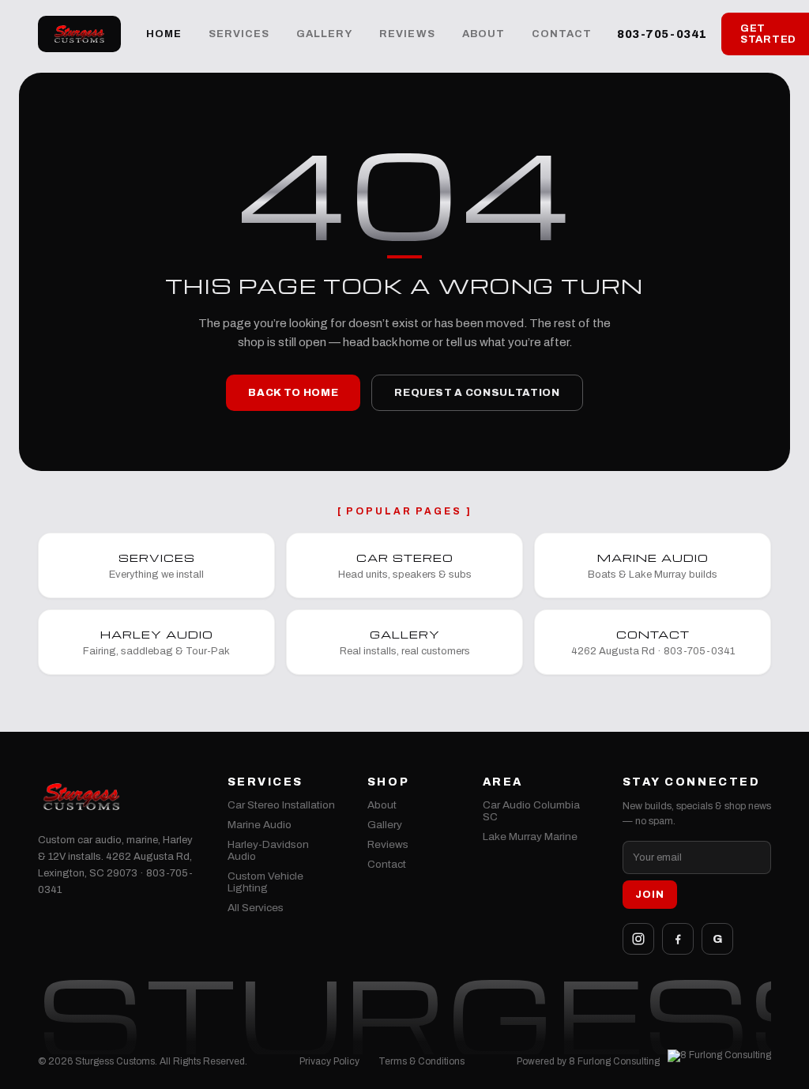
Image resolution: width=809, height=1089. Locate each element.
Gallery (384, 825)
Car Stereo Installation (281, 805)
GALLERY (324, 34)
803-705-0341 (662, 34)
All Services (256, 908)
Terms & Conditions (421, 1061)
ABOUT (483, 34)
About (382, 805)
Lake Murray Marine (530, 836)
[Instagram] (638, 939)
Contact (386, 864)
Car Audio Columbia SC (531, 811)
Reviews (387, 844)
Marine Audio (260, 825)
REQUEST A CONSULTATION (476, 392)
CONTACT (562, 34)
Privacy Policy (329, 1061)
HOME (164, 34)
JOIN (649, 894)
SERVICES (239, 34)
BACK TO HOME (293, 392)
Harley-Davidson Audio (268, 850)
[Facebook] (678, 939)
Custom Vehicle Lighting (265, 882)
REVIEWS (407, 34)
